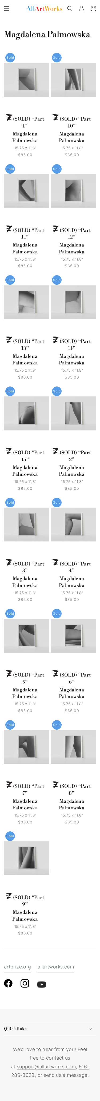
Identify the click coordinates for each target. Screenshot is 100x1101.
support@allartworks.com (46, 1066)
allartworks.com (56, 967)
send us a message (65, 1075)
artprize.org (17, 967)
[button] (7, 8)
